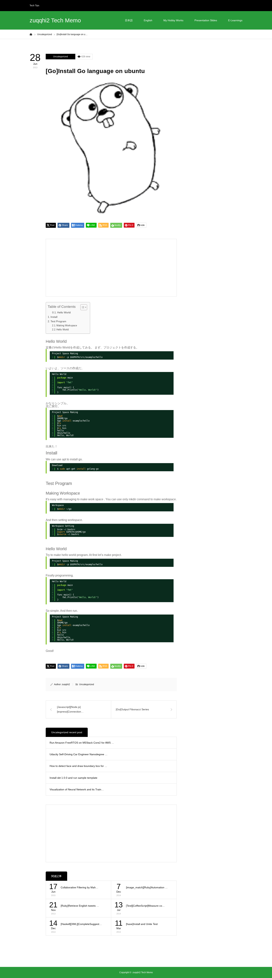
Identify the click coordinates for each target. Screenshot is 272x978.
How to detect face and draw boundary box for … (78, 765)
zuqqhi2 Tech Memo (55, 20)
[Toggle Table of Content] (82, 307)
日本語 (129, 20)
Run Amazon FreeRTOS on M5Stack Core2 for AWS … (82, 742)
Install (54, 316)
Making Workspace (66, 325)
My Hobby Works (173, 20)
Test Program (58, 321)
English (148, 20)
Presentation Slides (205, 20)
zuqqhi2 (66, 684)
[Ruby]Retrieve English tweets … (80, 905)
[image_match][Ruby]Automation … (147, 887)
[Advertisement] (80, 268)
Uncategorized (60, 56)
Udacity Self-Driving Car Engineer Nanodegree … (79, 754)
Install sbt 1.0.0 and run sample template (73, 777)
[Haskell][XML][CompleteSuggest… (81, 924)
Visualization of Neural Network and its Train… (77, 789)
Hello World (64, 312)
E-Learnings (235, 20)
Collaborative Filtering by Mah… (79, 887)
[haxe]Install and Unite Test (142, 924)
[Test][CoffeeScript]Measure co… (145, 905)
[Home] (31, 34)
